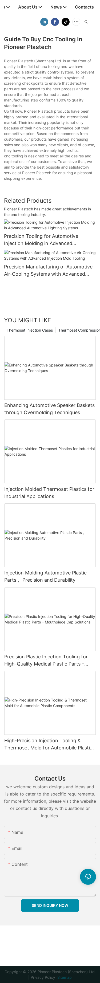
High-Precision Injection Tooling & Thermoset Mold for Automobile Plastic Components (48, 744)
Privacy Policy (43, 977)
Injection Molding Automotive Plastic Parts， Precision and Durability (45, 576)
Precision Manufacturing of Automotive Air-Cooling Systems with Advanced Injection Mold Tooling (48, 271)
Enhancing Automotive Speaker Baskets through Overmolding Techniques (49, 408)
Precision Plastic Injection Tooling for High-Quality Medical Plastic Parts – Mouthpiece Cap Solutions (46, 660)
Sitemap (64, 977)
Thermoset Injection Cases (30, 330)
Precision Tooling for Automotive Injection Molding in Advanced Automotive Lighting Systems (41, 240)
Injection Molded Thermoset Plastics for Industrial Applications (49, 492)
